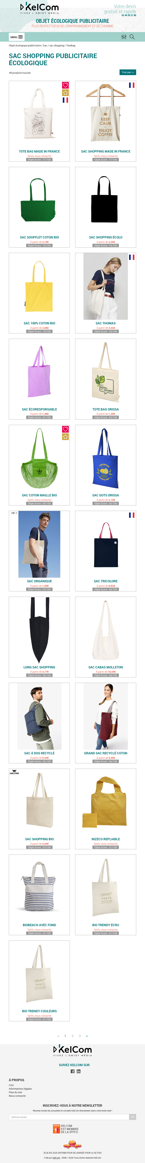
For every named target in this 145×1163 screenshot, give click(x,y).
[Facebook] (72, 1071)
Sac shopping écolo (105, 237)
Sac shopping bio (39, 839)
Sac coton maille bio (39, 495)
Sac (45, 45)
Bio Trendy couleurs (39, 1011)
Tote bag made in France (39, 151)
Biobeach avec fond (39, 925)
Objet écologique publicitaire (72, 20)
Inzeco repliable (106, 839)
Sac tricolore (105, 581)
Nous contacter (17, 1095)
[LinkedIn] (78, 1071)
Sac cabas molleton (105, 667)
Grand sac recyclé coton (105, 753)
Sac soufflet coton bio (39, 237)
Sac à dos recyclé (39, 753)
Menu (14, 37)
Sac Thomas (106, 323)
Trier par (127, 72)
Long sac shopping (39, 667)
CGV (11, 1085)
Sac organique (39, 581)
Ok (132, 1117)
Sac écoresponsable (39, 409)
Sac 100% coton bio (39, 323)
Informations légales (20, 1088)
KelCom (56, 1157)
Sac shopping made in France (105, 151)
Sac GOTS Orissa (105, 495)
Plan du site (15, 1092)
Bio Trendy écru (105, 925)
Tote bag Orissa (105, 409)
